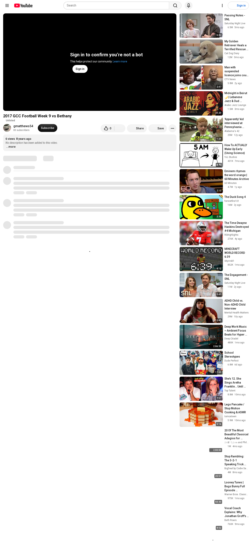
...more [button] (11, 146)
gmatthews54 (23, 126)
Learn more (120, 61)
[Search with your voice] (189, 5)
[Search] (175, 5)
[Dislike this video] (119, 128)
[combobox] (117, 5)
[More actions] (172, 128)
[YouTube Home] (23, 5)
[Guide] (7, 5)
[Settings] (222, 5)
